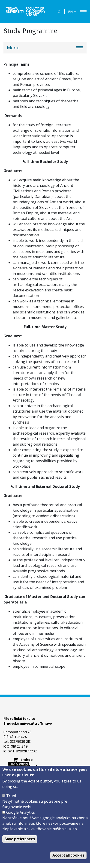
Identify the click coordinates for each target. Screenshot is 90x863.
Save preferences (19, 839)
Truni (11, 795)
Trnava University (14, 10)
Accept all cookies (68, 855)
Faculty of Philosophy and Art (35, 11)
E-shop (27, 759)
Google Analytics (20, 812)
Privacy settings (18, 763)
